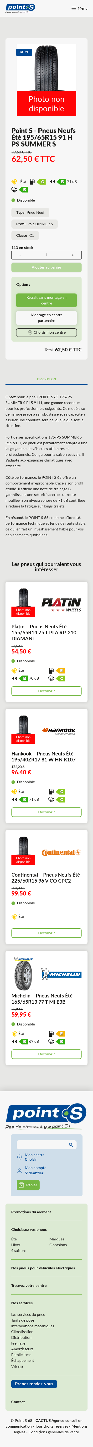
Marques (56, 1239)
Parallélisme (21, 1355)
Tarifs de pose (22, 1320)
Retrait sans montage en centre (46, 300)
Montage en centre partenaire (46, 318)
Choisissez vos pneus (29, 1230)
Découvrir (46, 691)
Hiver (15, 1245)
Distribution (21, 1338)
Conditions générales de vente (54, 1432)
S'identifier (34, 1173)
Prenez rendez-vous (34, 1384)
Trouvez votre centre (29, 1286)
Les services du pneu (28, 1315)
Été (14, 1239)
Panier (31, 1185)
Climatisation (22, 1332)
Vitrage (17, 1366)
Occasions (58, 1245)
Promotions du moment (31, 1212)
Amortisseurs (22, 1349)
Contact (18, 1402)
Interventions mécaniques (32, 1326)
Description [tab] (46, 379)
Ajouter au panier (46, 267)
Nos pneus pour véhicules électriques (43, 1268)
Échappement (22, 1361)
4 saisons (18, 1251)
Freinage (18, 1343)
